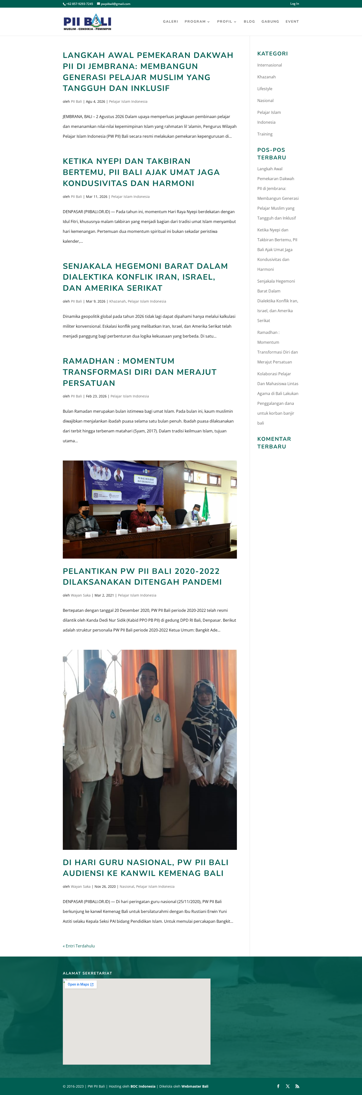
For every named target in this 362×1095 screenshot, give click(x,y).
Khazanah (117, 301)
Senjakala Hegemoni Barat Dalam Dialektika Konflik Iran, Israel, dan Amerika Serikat (145, 277)
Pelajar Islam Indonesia (128, 101)
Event (292, 22)
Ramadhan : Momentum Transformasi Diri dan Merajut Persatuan (140, 372)
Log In (294, 4)
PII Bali (76, 101)
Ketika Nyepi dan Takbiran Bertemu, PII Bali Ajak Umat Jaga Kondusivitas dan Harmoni (141, 172)
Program (195, 22)
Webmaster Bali (194, 1086)
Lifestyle (264, 88)
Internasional (269, 65)
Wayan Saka (81, 595)
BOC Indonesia (143, 1086)
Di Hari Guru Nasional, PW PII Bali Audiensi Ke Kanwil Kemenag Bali (146, 868)
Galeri (170, 22)
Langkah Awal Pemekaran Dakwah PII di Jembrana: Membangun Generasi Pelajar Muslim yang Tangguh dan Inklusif (148, 72)
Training (265, 134)
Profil (224, 22)
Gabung (270, 22)
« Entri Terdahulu (79, 946)
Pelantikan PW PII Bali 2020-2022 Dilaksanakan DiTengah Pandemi (142, 577)
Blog (249, 22)
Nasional (127, 886)
